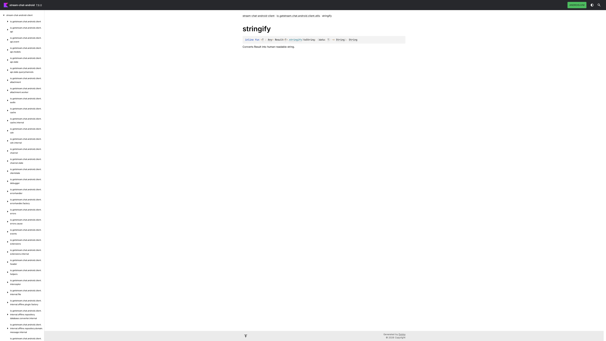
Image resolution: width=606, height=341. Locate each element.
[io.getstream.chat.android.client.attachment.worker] (5, 90)
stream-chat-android (22, 5)
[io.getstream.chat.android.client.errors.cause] (5, 222)
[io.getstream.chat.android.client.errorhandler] (5, 191)
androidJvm (577, 5)
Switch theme (592, 5)
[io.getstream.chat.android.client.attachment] (5, 80)
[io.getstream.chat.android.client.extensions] (5, 242)
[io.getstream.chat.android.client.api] (5, 30)
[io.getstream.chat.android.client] (5, 21)
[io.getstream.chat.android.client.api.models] (5, 50)
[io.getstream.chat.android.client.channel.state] (5, 161)
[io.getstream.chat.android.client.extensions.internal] (5, 252)
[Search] (599, 5)
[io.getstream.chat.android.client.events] (5, 232)
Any (270, 39)
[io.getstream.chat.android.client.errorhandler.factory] (5, 201)
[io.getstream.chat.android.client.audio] (5, 100)
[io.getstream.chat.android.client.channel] (5, 151)
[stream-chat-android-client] (3, 15)
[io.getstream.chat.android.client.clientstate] (5, 171)
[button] (599, 5)
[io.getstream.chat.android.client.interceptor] (5, 282)
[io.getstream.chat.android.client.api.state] (5, 60)
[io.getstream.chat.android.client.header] (5, 262)
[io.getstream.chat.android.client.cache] (5, 110)
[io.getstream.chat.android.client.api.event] (5, 40)
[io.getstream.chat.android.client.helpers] (5, 272)
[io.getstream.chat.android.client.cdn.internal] (5, 141)
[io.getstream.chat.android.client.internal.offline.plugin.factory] (5, 302)
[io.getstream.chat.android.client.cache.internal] (5, 121)
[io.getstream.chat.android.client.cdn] (5, 131)
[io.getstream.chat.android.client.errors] (5, 211)
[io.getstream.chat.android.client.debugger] (5, 181)
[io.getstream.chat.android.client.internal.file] (5, 292)
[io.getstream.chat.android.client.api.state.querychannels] (5, 70)
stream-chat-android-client (258, 15)
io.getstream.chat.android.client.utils (298, 15)
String (340, 39)
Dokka (402, 334)
